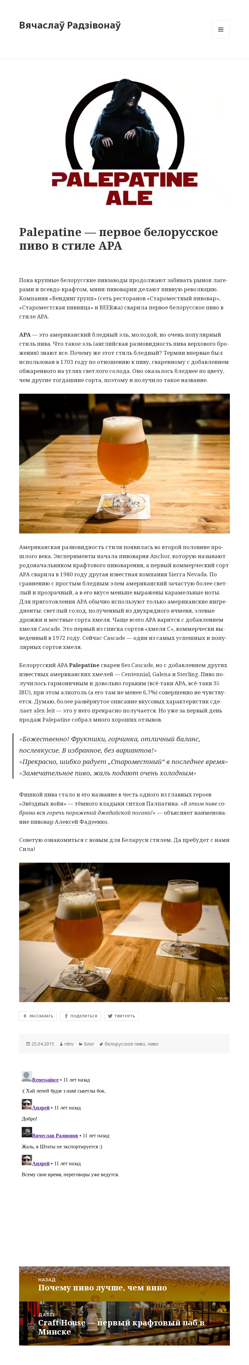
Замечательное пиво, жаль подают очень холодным (107, 773)
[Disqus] (124, 1150)
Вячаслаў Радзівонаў (70, 24)
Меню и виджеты (221, 38)
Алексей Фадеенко (81, 821)
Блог (89, 1044)
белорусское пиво (125, 1044)
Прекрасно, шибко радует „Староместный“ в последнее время (123, 761)
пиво (153, 1044)
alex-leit (44, 710)
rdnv (69, 1044)
